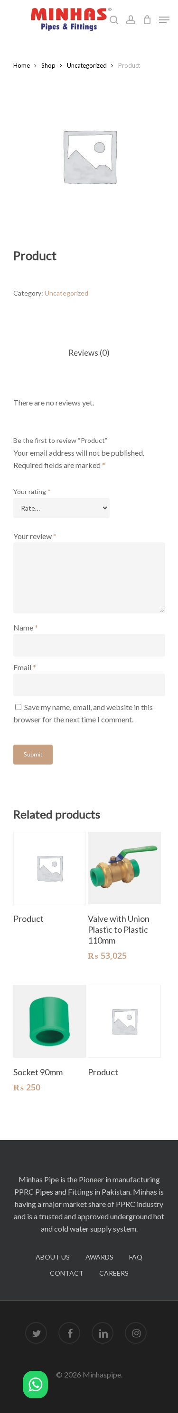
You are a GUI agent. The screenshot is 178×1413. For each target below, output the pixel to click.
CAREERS (114, 1273)
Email (24, 667)
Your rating (32, 491)
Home (21, 65)
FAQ (135, 1257)
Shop (48, 65)
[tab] (89, 353)
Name (25, 627)
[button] (35, 1386)
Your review (34, 535)
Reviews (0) (89, 353)
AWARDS (99, 1257)
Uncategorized (87, 65)
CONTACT (67, 1273)
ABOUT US (53, 1257)
